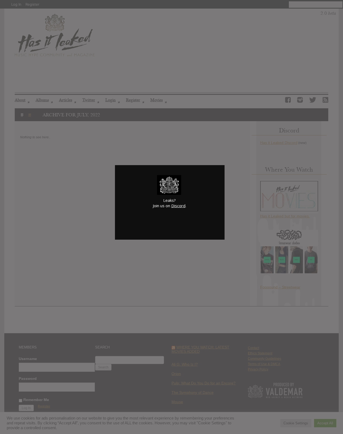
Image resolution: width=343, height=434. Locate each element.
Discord (178, 205)
